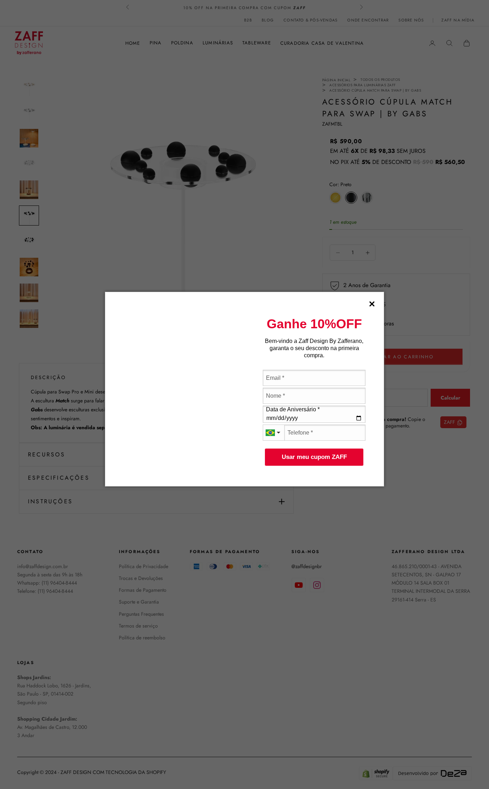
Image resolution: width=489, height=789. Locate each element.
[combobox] (273, 433)
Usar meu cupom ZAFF (314, 457)
